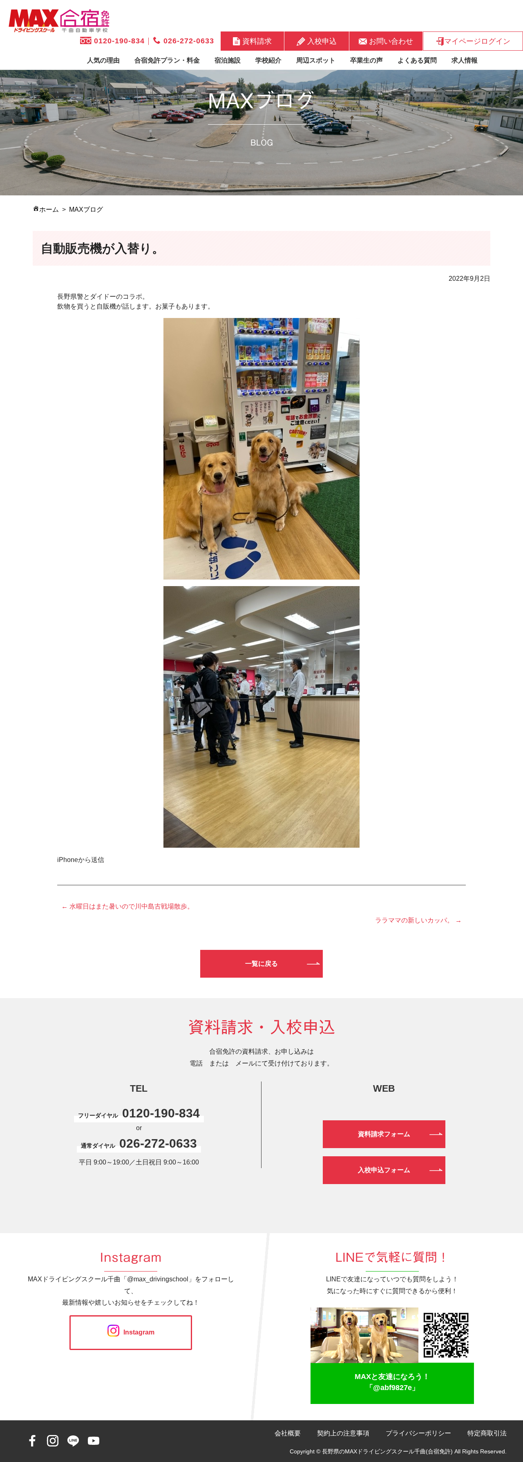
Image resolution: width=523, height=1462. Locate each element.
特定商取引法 (487, 1433)
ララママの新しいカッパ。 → (418, 920)
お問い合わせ (390, 41)
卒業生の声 (366, 60)
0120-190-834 (118, 41)
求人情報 (464, 60)
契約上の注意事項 (343, 1433)
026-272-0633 (187, 41)
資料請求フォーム (384, 1134)
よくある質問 (417, 60)
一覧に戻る (261, 963)
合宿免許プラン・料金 (167, 60)
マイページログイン (477, 41)
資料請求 (256, 41)
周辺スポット (315, 60)
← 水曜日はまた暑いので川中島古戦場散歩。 (127, 906)
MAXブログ (86, 209)
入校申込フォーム (384, 1169)
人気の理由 (103, 60)
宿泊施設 (228, 60)
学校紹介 (268, 60)
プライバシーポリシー (418, 1433)
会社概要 (288, 1433)
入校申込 (321, 41)
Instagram (138, 1332)
